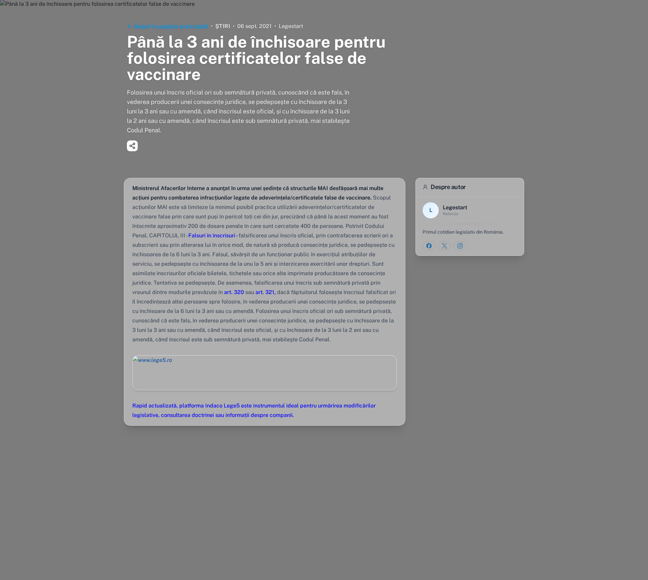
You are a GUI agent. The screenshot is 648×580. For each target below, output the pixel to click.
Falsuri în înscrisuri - (213, 235)
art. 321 (264, 292)
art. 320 (234, 292)
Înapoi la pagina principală (171, 26)
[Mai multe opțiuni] (132, 145)
